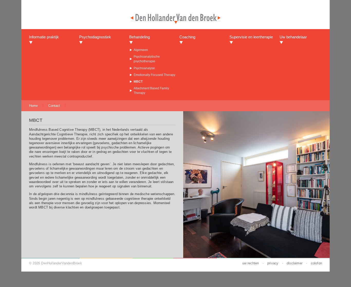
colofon (316, 263)
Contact (54, 105)
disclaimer (294, 263)
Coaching (187, 37)
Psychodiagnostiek (95, 37)
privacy (272, 263)
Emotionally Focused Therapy (154, 75)
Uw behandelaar (293, 37)
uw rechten (250, 263)
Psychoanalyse (144, 68)
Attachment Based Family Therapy (151, 90)
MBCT (138, 81)
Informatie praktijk (44, 37)
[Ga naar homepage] (175, 22)
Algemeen (141, 50)
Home (33, 105)
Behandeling (139, 37)
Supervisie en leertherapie (251, 37)
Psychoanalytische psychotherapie (147, 59)
